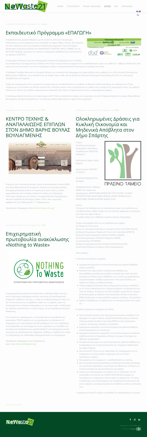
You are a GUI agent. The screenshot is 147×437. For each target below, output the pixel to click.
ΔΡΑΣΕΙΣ (107, 6)
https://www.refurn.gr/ (45, 208)
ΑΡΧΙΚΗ (60, 6)
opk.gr (133, 429)
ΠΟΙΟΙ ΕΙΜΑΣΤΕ (73, 6)
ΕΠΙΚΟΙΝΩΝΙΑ (127, 6)
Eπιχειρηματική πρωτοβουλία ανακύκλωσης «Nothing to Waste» (37, 239)
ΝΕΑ (116, 6)
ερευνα (44, 24)
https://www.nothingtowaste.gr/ (24, 344)
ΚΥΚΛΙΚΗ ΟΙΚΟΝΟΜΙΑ (92, 6)
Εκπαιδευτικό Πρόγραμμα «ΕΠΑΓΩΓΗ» (48, 32)
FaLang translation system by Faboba (13, 404)
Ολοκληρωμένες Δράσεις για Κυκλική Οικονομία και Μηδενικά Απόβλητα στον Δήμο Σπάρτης (108, 127)
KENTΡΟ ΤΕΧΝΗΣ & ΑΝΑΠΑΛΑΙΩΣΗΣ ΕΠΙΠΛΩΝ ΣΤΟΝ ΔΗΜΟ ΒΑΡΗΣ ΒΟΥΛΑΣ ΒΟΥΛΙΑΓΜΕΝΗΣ (38, 127)
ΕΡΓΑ (43, 110)
